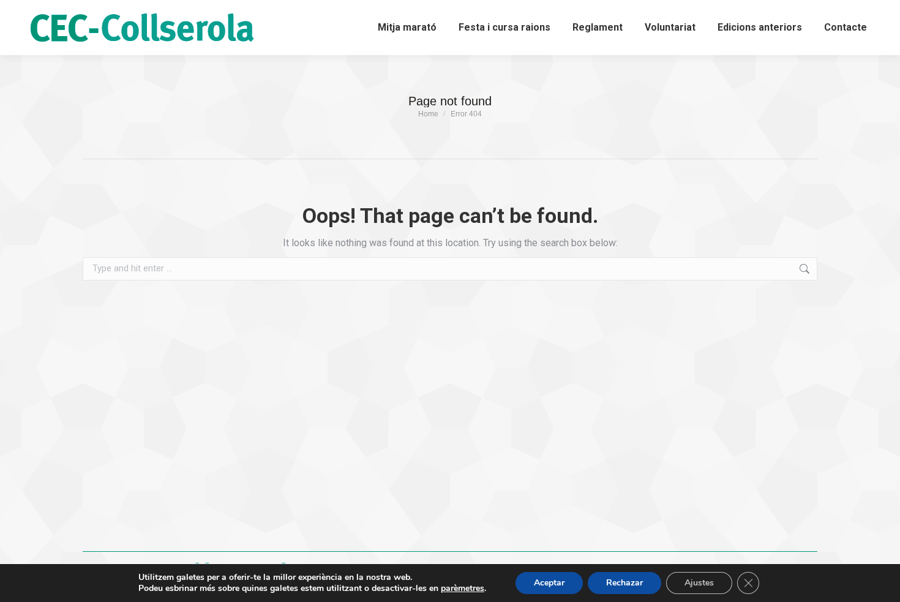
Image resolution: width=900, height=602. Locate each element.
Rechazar (624, 583)
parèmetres (462, 588)
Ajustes (699, 583)
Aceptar (549, 583)
